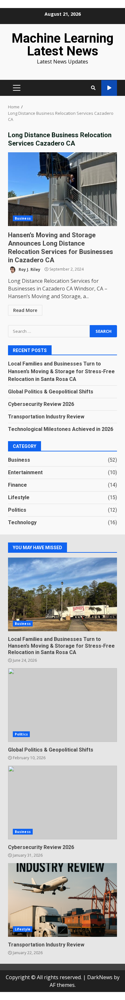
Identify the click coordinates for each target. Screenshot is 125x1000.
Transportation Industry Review (46, 417)
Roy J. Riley (29, 269)
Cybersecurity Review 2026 (41, 404)
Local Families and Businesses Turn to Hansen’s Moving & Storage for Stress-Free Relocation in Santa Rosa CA (61, 371)
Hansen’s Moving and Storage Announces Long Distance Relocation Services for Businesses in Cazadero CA (62, 189)
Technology (22, 522)
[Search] (93, 88)
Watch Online (109, 88)
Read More (25, 310)
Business (23, 218)
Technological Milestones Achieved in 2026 (60, 429)
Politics (17, 510)
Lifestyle (18, 497)
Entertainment (25, 472)
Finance (17, 485)
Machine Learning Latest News (62, 45)
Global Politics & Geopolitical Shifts (50, 392)
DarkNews (100, 977)
